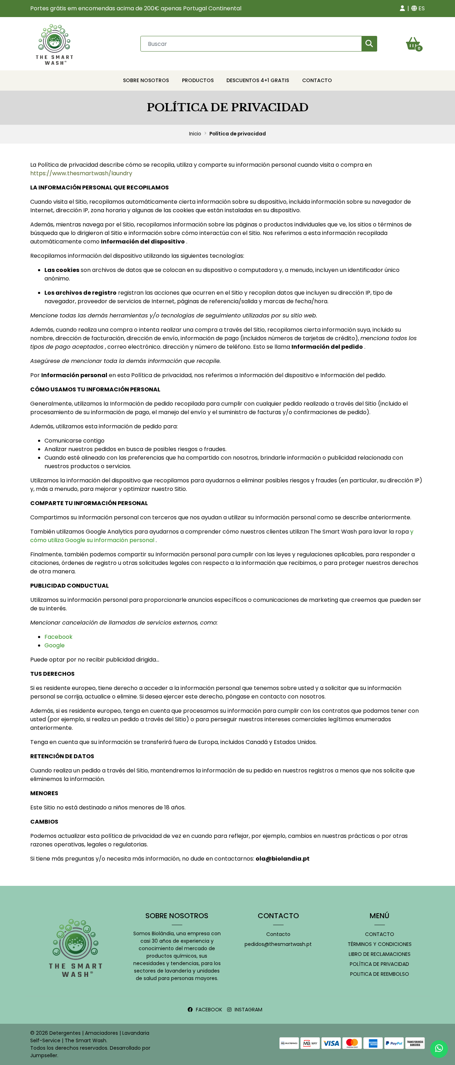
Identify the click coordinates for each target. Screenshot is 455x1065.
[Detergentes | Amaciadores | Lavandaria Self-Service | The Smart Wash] (54, 43)
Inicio (195, 133)
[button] (402, 8)
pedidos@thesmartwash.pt (278, 944)
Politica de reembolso (379, 974)
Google (54, 645)
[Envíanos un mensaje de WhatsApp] (439, 1049)
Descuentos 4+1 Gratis (257, 80)
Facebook (58, 637)
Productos (198, 80)
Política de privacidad (379, 964)
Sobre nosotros (146, 80)
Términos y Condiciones (380, 944)
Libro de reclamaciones (380, 954)
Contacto (317, 80)
